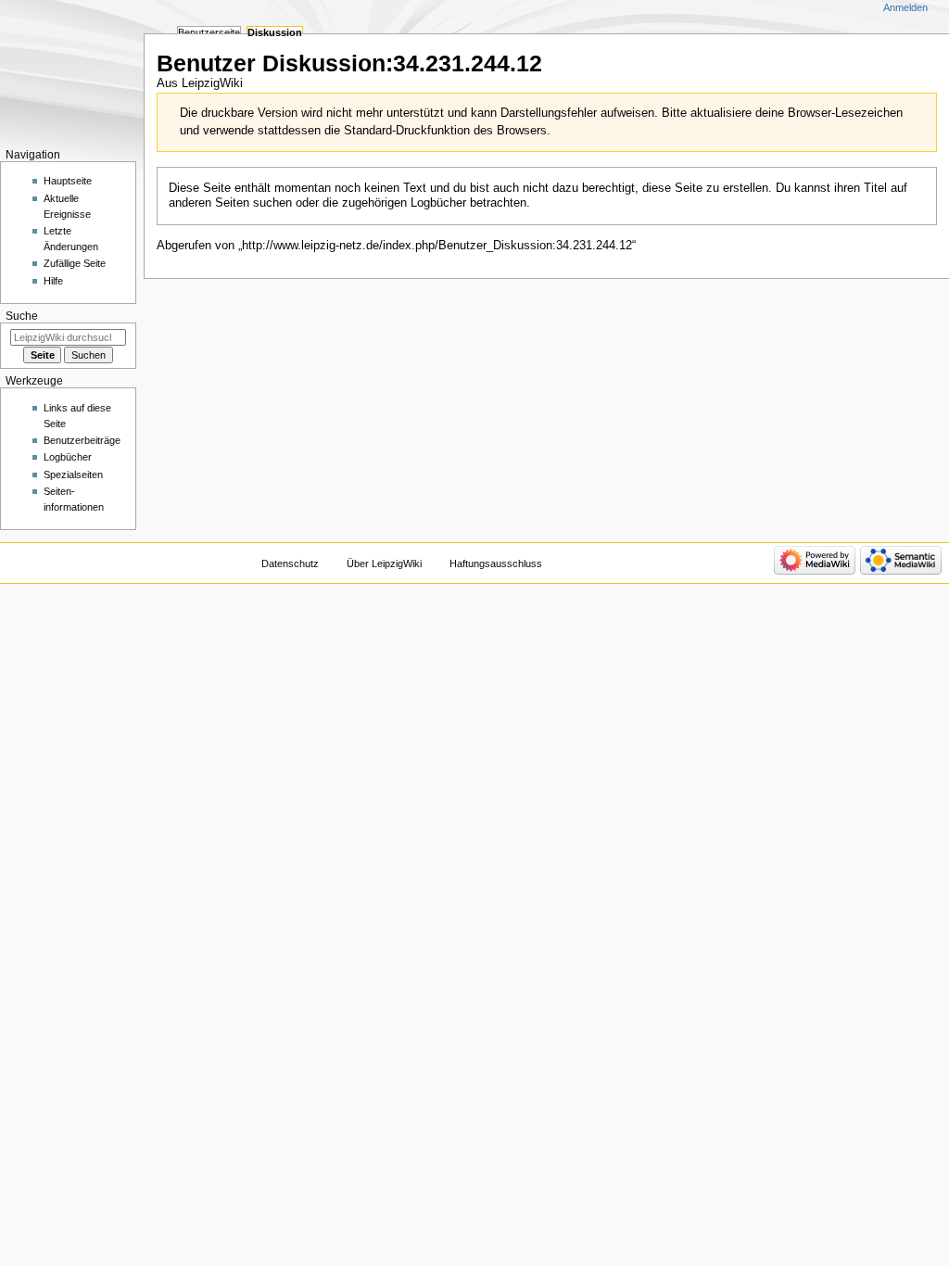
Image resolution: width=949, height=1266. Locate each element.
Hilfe (53, 280)
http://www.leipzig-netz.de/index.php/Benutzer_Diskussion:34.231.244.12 (437, 245)
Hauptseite (68, 180)
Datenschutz (290, 563)
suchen (272, 202)
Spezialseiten (73, 474)
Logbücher (68, 456)
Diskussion (274, 32)
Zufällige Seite (75, 263)
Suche (22, 316)
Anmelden (905, 7)
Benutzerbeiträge (82, 440)
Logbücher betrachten (468, 202)
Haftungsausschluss (495, 563)
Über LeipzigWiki (384, 563)
